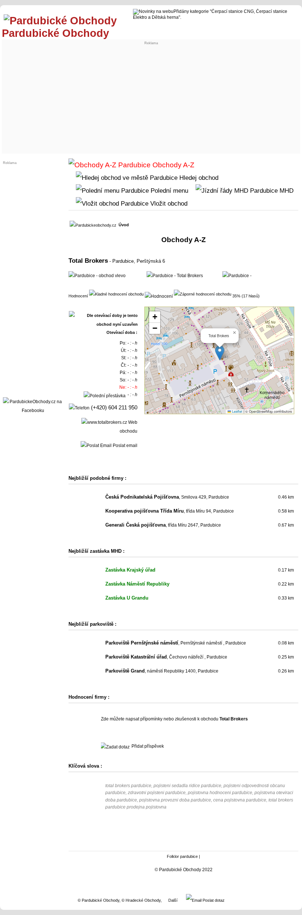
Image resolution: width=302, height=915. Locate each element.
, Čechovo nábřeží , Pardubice (166, 657)
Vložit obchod (167, 203)
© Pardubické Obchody (98, 900)
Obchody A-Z (172, 165)
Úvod (124, 225)
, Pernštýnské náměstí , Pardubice (175, 643)
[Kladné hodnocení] (116, 293)
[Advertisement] (151, 96)
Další (173, 900)
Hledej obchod (198, 177)
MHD (286, 190)
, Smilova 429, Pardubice (167, 497)
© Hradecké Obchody (141, 900)
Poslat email (124, 445)
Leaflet (236, 411)
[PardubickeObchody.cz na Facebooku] (33, 410)
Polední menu (168, 190)
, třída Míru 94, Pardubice (169, 511)
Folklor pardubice (182, 856)
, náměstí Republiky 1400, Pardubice (161, 671)
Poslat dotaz (213, 900)
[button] (219, 352)
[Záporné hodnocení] (202, 293)
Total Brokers (88, 260)
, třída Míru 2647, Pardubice (163, 525)
